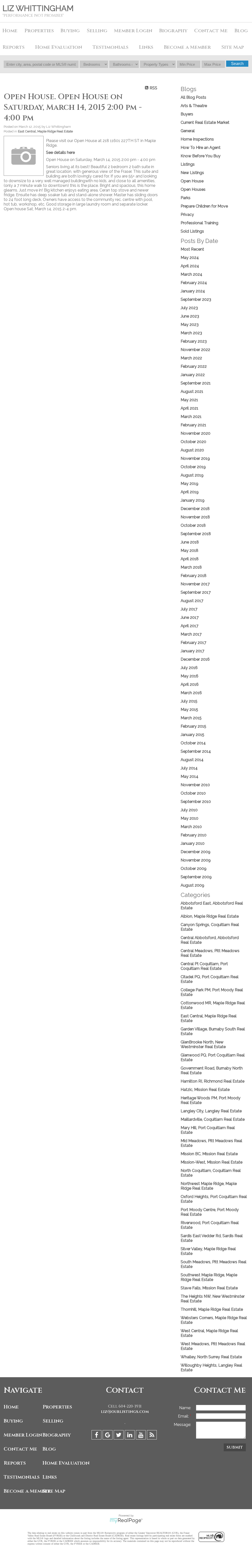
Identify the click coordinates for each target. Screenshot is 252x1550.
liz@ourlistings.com (125, 1411)
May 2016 (189, 676)
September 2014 (196, 751)
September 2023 (196, 299)
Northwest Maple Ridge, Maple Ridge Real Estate (209, 1186)
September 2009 (196, 877)
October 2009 (193, 868)
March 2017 (191, 634)
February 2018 (193, 575)
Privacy (187, 214)
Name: (185, 1408)
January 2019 (193, 500)
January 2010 (193, 843)
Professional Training (199, 223)
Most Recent (192, 249)
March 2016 (191, 692)
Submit (235, 1447)
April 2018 (190, 559)
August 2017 (192, 600)
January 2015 (192, 734)
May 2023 (190, 324)
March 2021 (191, 416)
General (188, 130)
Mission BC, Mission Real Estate (209, 1153)
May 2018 (189, 550)
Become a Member (187, 47)
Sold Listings (192, 231)
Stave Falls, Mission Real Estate (209, 1288)
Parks (185, 197)
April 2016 (190, 684)
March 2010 (191, 826)
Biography (173, 30)
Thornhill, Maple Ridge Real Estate (212, 1309)
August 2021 (192, 391)
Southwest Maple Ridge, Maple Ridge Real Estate (209, 1277)
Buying (70, 30)
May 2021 (189, 400)
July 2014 (189, 768)
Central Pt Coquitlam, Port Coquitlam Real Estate (204, 966)
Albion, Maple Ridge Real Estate (210, 916)
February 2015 (193, 726)
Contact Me (211, 30)
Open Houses (193, 189)
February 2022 (194, 366)
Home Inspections (197, 139)
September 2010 (196, 801)
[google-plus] (108, 1435)
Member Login (133, 30)
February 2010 (193, 835)
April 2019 (190, 492)
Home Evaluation (58, 47)
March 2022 (191, 358)
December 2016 (195, 659)
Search (237, 64)
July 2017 (189, 609)
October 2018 (193, 525)
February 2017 (193, 642)
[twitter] (119, 1435)
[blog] (152, 1435)
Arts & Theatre (194, 105)
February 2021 (193, 425)
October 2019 (193, 466)
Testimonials (110, 47)
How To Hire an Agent (200, 147)
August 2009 (192, 885)
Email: (184, 1416)
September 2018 (196, 533)
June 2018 (190, 542)
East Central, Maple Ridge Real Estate (45, 131)
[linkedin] (130, 1435)
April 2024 (190, 266)
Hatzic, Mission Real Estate (205, 1089)
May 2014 (189, 776)
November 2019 (195, 458)
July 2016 (189, 667)
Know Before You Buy (200, 156)
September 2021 (196, 383)
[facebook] (97, 1435)
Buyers (187, 114)
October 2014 (193, 743)
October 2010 (193, 793)
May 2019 (189, 483)
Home (9, 30)
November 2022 (195, 349)
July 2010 (189, 810)
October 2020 (193, 441)
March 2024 (191, 274)
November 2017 (195, 584)
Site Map (232, 47)
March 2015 (191, 718)
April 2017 (189, 625)
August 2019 (192, 475)
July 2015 (189, 701)
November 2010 (195, 785)
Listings (188, 164)
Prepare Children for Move (204, 206)
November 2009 (196, 860)
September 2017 (196, 592)
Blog (49, 1449)
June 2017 (190, 617)
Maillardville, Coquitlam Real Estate (213, 1119)
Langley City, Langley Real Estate (211, 1111)
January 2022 (193, 374)
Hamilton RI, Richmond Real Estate (212, 1081)
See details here (60, 152)
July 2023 (189, 307)
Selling (97, 30)
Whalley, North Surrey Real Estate (211, 1357)
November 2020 (195, 433)
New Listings (192, 172)
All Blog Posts (193, 97)
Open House (192, 181)
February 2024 (194, 282)
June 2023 (190, 316)
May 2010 (189, 818)
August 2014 (192, 759)
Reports (15, 1463)
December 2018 (195, 508)
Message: (182, 1424)
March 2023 (191, 333)
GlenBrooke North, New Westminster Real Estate (203, 1044)
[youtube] (141, 1435)
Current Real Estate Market (205, 122)
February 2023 (194, 341)
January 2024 (193, 291)
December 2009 (195, 851)
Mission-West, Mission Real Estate (211, 1162)
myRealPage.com (126, 1520)
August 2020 (192, 450)
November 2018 (195, 517)
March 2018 (191, 567)
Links (146, 47)
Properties (57, 1407)
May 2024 (190, 257)
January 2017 (192, 651)
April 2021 (189, 408)
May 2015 (189, 709)
